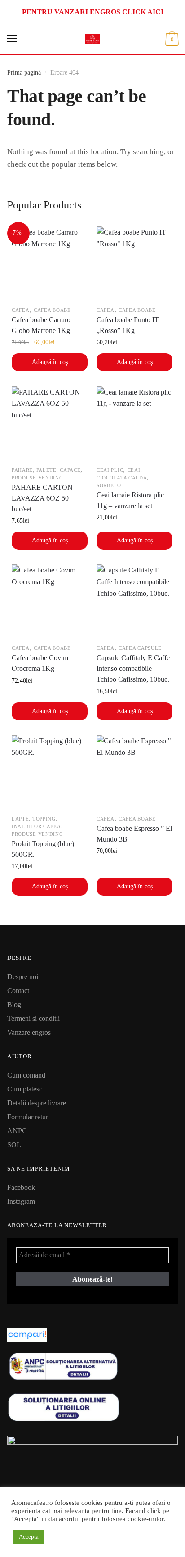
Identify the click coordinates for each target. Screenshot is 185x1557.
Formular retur (27, 1117)
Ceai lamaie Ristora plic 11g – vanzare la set (130, 500)
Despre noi (22, 976)
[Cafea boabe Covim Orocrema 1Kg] (50, 602)
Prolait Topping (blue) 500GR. (43, 849)
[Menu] (12, 39)
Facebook (21, 1187)
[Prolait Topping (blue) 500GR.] (50, 773)
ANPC (17, 1131)
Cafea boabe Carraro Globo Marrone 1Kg (41, 325)
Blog (14, 1004)
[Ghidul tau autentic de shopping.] (92, 1335)
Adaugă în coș (50, 362)
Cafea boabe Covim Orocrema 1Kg (40, 663)
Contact (18, 990)
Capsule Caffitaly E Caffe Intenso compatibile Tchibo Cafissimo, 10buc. (133, 668)
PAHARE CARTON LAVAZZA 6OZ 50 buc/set (42, 498)
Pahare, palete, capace (46, 470)
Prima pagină (24, 72)
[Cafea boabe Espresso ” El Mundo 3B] (134, 773)
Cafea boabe (52, 310)
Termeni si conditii (33, 1018)
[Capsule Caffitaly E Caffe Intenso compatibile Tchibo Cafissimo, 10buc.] (134, 602)
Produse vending (37, 477)
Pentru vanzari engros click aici (92, 12)
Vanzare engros (29, 1032)
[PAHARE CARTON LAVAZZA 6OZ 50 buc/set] (50, 424)
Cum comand (26, 1075)
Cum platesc (24, 1089)
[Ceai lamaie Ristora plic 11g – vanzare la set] (134, 424)
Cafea (21, 310)
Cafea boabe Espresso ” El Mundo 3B (134, 834)
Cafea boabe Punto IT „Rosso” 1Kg (128, 325)
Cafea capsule (140, 648)
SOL (14, 1145)
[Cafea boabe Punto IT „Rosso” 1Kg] (134, 264)
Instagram (21, 1201)
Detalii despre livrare (36, 1103)
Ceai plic (110, 470)
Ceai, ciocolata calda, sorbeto (123, 477)
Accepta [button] (29, 1536)
